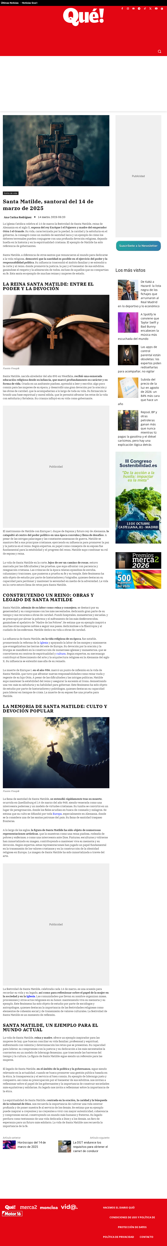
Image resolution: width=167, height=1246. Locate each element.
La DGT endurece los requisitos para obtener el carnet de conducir (90, 1147)
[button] (159, 51)
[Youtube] (156, 9)
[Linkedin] (83, 1169)
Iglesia (44, 642)
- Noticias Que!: (29, 2)
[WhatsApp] (64, 1169)
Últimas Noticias (10, 2)
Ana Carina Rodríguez (18, 217)
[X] (150, 9)
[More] (102, 1169)
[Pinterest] (55, 1169)
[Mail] (133, 9)
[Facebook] (122, 9)
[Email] (92, 1169)
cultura (61, 653)
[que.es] (83, 17)
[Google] (161, 9)
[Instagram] (127, 9)
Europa (57, 814)
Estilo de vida (10, 193)
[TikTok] (145, 9)
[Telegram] (139, 9)
